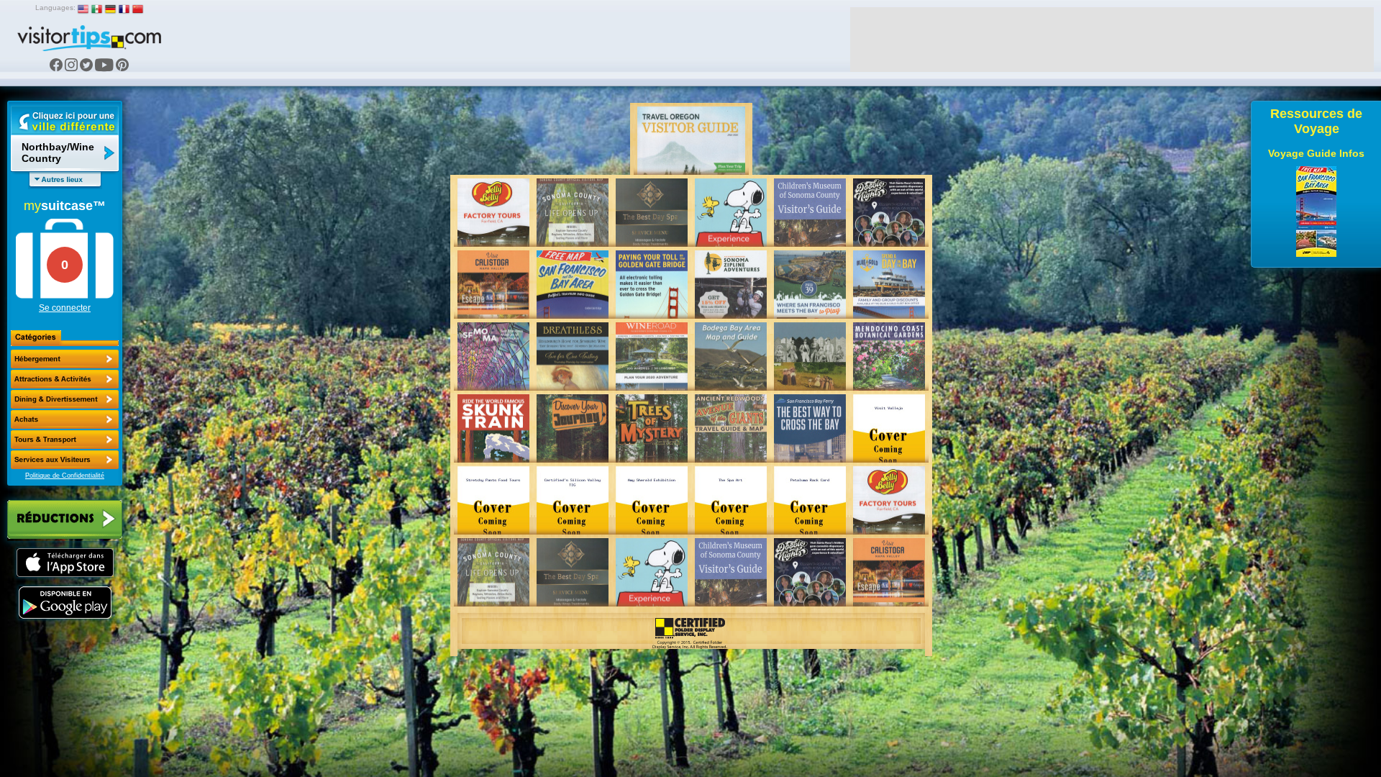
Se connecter (65, 308)
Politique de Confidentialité (64, 475)
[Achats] (65, 419)
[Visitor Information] (65, 459)
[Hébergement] (65, 359)
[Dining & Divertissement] (65, 399)
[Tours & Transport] (65, 439)
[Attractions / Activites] (65, 379)
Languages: (55, 8)
